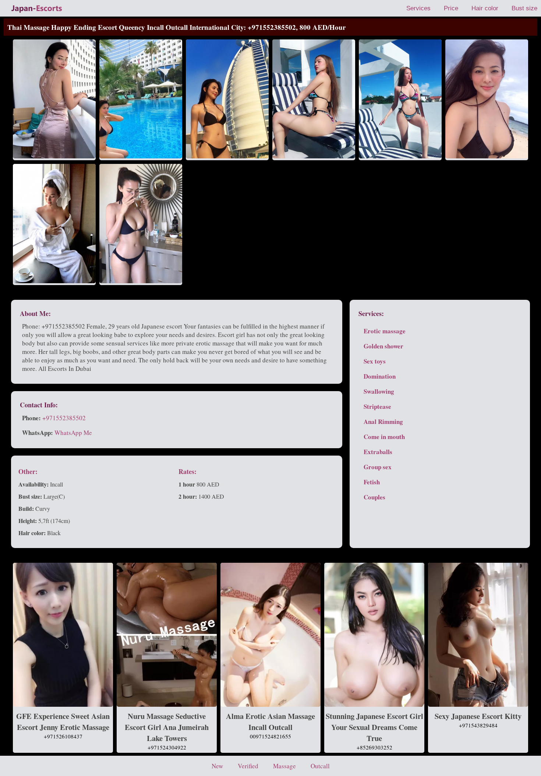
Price (451, 8)
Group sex (378, 466)
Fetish (372, 482)
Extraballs (378, 451)
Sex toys (375, 361)
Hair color (484, 8)
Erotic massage (385, 331)
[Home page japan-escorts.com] (37, 8)
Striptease (377, 406)
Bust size (524, 8)
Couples (374, 497)
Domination (380, 376)
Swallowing (379, 391)
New (217, 766)
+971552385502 (64, 418)
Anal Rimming (383, 421)
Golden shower (383, 346)
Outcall (320, 766)
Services (418, 8)
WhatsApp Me (73, 432)
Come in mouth (384, 436)
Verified (248, 766)
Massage (284, 766)
